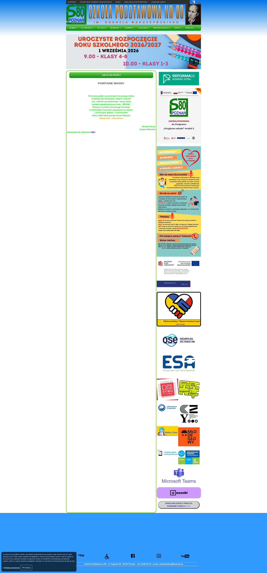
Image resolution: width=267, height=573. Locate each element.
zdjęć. (93, 132)
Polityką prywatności (12, 568)
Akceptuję (26, 567)
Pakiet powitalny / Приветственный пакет (181, 321)
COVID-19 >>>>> (183, 506)
